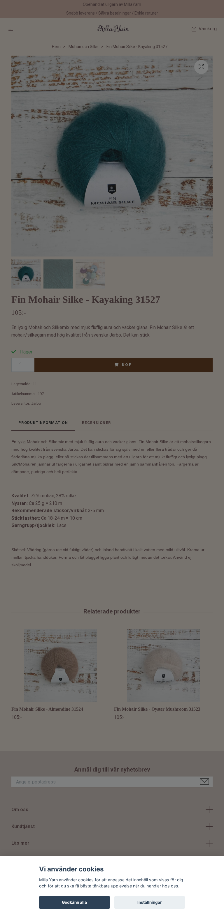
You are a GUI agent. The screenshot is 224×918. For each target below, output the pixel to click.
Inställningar (149, 902)
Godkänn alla (74, 902)
